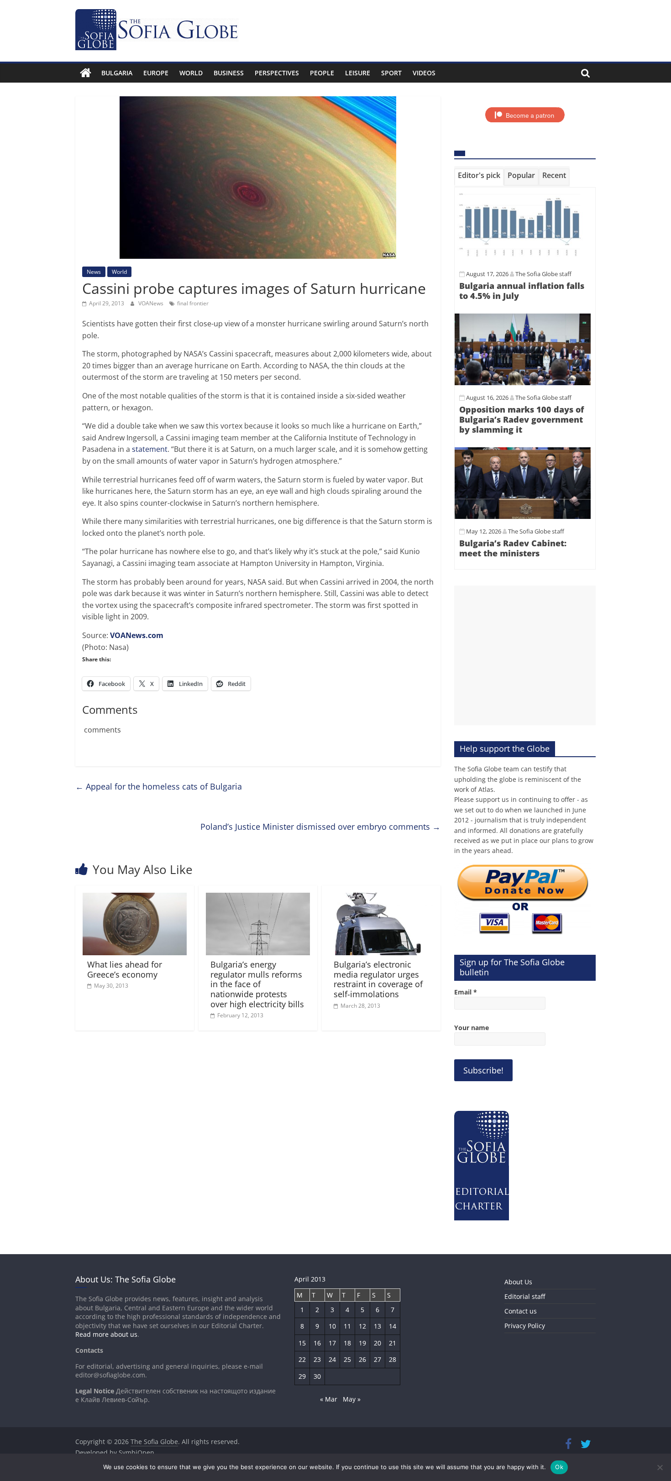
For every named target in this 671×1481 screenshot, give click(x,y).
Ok (559, 1467)
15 (302, 1343)
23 (317, 1359)
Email (465, 992)
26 (362, 1359)
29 (302, 1376)
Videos (424, 72)
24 (332, 1359)
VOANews (151, 303)
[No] (659, 1467)
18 (347, 1343)
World (191, 72)
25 (347, 1359)
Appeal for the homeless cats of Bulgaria (158, 786)
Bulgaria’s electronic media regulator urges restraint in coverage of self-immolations (378, 979)
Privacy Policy (524, 1325)
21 (392, 1343)
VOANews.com (136, 635)
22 (302, 1359)
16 (317, 1343)
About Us (518, 1281)
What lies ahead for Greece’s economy (124, 969)
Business (229, 72)
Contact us (520, 1311)
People (322, 72)
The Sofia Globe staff (543, 274)
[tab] (479, 177)
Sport (391, 72)
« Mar (328, 1399)
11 (347, 1326)
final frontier (193, 303)
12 (362, 1326)
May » (352, 1399)
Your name (471, 1027)
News (94, 272)
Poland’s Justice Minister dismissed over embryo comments (320, 826)
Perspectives (277, 72)
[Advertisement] (525, 655)
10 (332, 1326)
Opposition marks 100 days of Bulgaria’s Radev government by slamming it (521, 419)
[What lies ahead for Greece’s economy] (135, 898)
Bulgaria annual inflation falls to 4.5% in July (521, 290)
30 (317, 1376)
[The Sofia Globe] (85, 73)
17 (332, 1343)
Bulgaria (116, 72)
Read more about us (106, 1334)
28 (392, 1359)
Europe (155, 72)
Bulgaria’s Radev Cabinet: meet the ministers (512, 548)
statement (150, 449)
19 (362, 1343)
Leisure (357, 72)
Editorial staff (524, 1296)
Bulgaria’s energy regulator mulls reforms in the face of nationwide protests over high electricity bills (257, 984)
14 (392, 1326)
